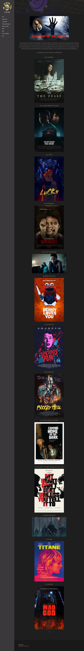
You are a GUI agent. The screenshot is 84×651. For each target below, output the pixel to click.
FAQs (3, 36)
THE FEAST (50, 57)
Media (3, 28)
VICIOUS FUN (50, 324)
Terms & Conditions (5, 33)
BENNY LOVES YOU (50, 276)
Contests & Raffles (5, 26)
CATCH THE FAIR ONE (50, 252)
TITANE (50, 539)
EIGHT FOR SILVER (50, 515)
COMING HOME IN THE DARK (50, 420)
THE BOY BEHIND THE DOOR (50, 105)
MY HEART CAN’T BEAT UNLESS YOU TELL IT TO (50, 467)
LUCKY (50, 154)
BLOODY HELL (50, 372)
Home (3, 16)
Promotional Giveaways (6, 24)
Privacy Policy (21, 644)
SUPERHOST (50, 203)
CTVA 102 (7, 12)
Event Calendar (4, 21)
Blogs (3, 31)
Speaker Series (4, 19)
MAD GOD (50, 584)
